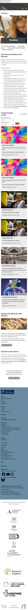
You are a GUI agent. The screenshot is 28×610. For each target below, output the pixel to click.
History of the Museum (6, 398)
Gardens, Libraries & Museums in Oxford (11, 486)
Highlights (3, 424)
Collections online (5, 426)
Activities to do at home (7, 50)
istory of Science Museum (8, 491)
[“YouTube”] (8, 475)
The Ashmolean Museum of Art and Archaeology (12, 488)
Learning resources (5, 457)
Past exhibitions (5, 434)
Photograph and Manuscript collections (10, 429)
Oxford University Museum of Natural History (11, 494)
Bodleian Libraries (5, 489)
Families (3, 408)
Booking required (21, 262)
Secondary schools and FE (7, 452)
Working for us (4, 403)
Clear (17, 123)
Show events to (5, 122)
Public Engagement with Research (9, 420)
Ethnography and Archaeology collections (11, 428)
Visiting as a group (5, 411)
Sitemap (3, 448)
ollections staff (5, 433)
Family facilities (11, 46)
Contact (3, 402)
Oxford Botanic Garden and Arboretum (10, 493)
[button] (26, 5)
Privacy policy (4, 443)
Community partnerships (7, 456)
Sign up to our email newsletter (8, 471)
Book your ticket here (20, 294)
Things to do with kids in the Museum (16, 48)
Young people (4, 454)
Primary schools (5, 451)
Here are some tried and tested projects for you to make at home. (13, 360)
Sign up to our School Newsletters (9, 459)
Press (2, 400)
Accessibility (4, 445)
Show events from (6, 118)
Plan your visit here (13, 378)
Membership (4, 440)
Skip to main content (4, 2)
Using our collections (6, 431)
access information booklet (20, 106)
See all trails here (6, 345)
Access (2, 410)
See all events (23, 114)
